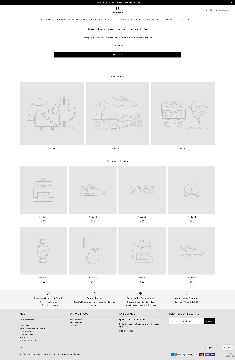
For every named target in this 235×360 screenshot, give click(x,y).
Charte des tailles (28, 331)
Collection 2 (117, 148)
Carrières (74, 325)
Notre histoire (76, 322)
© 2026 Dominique (28, 354)
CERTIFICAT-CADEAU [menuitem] (162, 20)
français (208, 347)
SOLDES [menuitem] (125, 20)
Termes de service (28, 340)
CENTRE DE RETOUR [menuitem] (140, 20)
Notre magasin (76, 320)
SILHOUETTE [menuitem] (111, 20)
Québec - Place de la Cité (186, 302)
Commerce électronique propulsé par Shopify (59, 354)
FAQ (21, 322)
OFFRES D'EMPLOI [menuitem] (183, 20)
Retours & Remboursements (32, 328)
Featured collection (117, 161)
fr (211, 10)
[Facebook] (231, 2)
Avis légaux (24, 337)
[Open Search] (204, 10)
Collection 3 (183, 148)
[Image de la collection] (52, 114)
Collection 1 (52, 148)
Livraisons (24, 325)
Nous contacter (27, 320)
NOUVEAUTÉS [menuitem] (47, 20)
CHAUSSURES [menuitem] (96, 20)
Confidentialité (26, 334)
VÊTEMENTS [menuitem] (62, 20)
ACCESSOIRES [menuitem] (79, 20)
